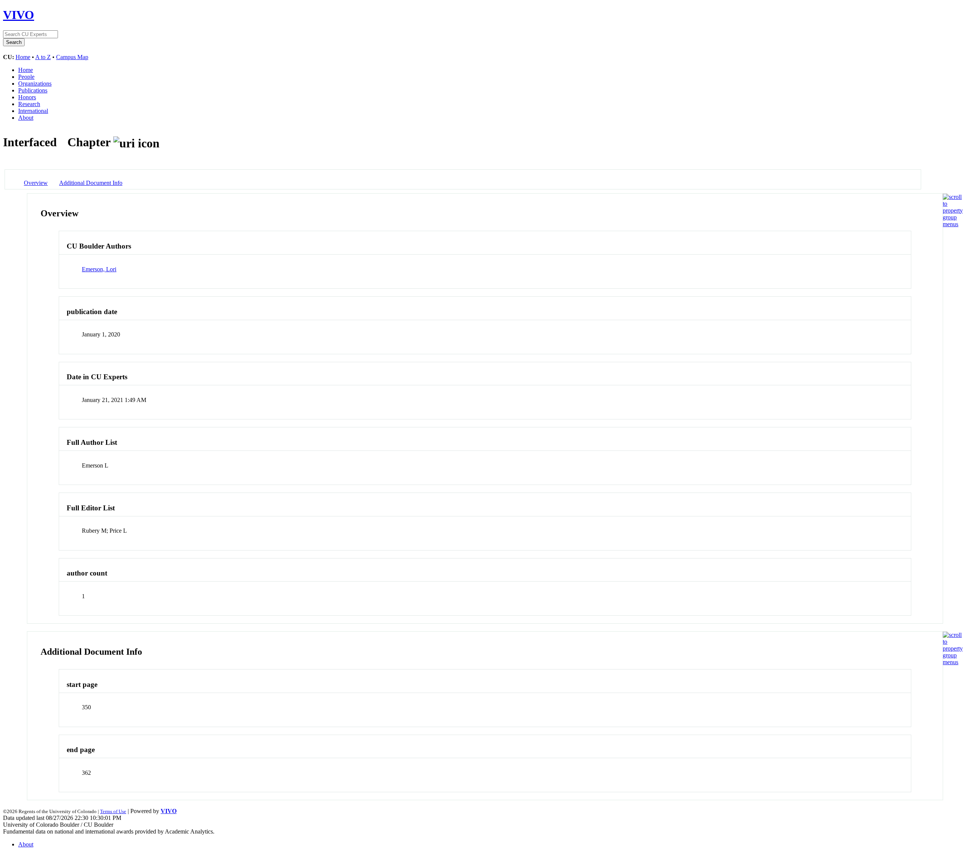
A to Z (43, 57)
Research (29, 104)
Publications (32, 90)
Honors (27, 97)
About (25, 117)
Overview (36, 183)
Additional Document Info (90, 183)
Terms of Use (113, 811)
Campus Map (72, 57)
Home (23, 57)
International (33, 111)
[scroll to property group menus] (953, 224)
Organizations (35, 83)
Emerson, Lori (99, 269)
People (26, 77)
